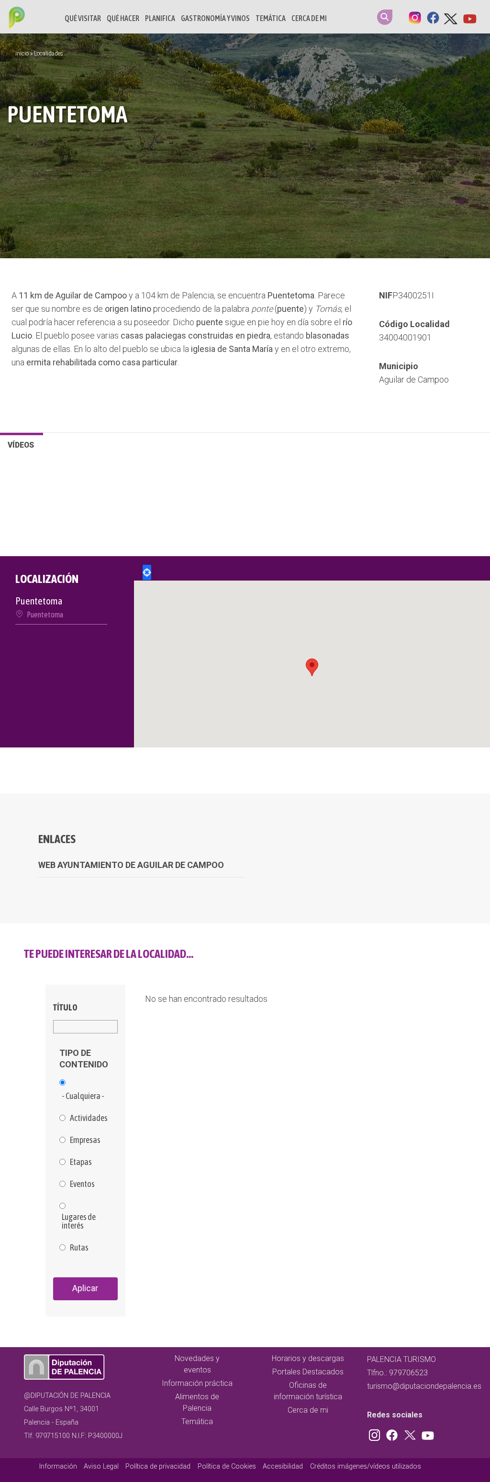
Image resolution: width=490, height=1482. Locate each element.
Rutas (79, 1247)
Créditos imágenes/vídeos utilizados (365, 1466)
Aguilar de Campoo (414, 379)
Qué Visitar (83, 18)
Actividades (89, 1118)
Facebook (433, 16)
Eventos (82, 1184)
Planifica (160, 18)
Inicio (22, 53)
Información (58, 1466)
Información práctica (197, 1383)
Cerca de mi (309, 18)
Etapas (81, 1162)
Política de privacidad (157, 1466)
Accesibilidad (283, 1466)
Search (384, 17)
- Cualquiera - (83, 1096)
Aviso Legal (101, 1466)
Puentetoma (45, 614)
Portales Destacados (308, 1371)
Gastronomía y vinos (215, 18)
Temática (271, 18)
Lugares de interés (79, 1221)
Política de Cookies (227, 1466)
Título (65, 1007)
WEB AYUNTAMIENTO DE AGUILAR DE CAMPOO (131, 865)
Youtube (469, 16)
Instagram (415, 16)
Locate (147, 572)
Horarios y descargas (308, 1358)
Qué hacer (123, 18)
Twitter (451, 16)
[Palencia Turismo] (15, 19)
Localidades (48, 53)
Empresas (85, 1140)
